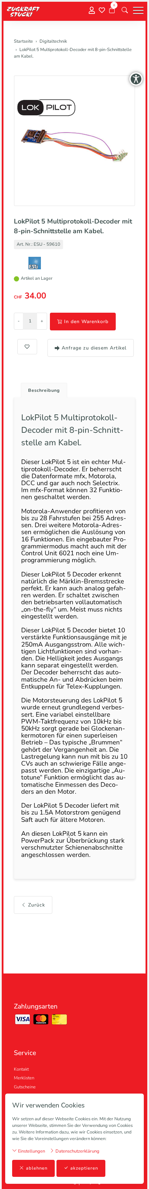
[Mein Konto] (91, 10)
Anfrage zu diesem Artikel (94, 348)
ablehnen (36, 1168)
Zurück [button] (36, 905)
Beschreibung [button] (44, 390)
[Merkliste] (101, 10)
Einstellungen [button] (31, 1151)
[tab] (41, 388)
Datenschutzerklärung (76, 1151)
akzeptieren (84, 1168)
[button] (124, 10)
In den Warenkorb (86, 321)
